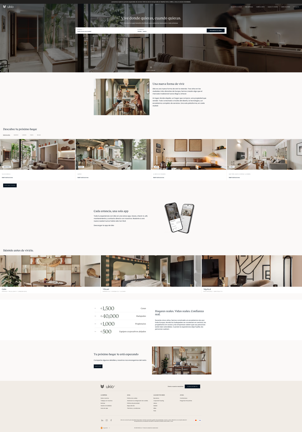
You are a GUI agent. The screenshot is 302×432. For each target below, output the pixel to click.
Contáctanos (183, 398)
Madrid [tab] (16, 135)
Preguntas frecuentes (186, 400)
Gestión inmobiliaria (106, 406)
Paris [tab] (31, 135)
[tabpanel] (151, 163)
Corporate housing (159, 400)
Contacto (296, 7)
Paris (155, 411)
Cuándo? (141, 29)
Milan (155, 408)
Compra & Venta (260, 7)
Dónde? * (80, 29)
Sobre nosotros (285, 7)
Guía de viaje (104, 408)
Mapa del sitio (131, 406)
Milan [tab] (39, 135)
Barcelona (156, 398)
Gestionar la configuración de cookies (137, 400)
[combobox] (106, 31)
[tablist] (20, 135)
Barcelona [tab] (6, 135)
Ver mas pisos (9, 185)
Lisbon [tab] (24, 135)
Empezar (98, 366)
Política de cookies (132, 398)
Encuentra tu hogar (236, 7)
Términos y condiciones (133, 408)
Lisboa (155, 403)
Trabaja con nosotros (106, 400)
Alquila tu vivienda (273, 7)
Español (105, 428)
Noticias (103, 403)
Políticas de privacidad (133, 403)
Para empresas (249, 7)
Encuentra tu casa (215, 30)
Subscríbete (192, 386)
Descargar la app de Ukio (104, 225)
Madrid (155, 406)
